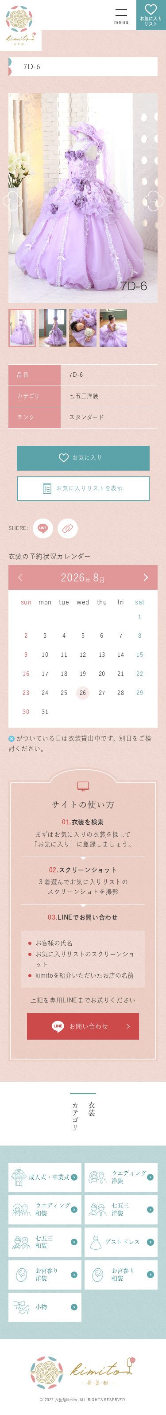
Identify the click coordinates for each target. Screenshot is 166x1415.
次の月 (145, 577)
